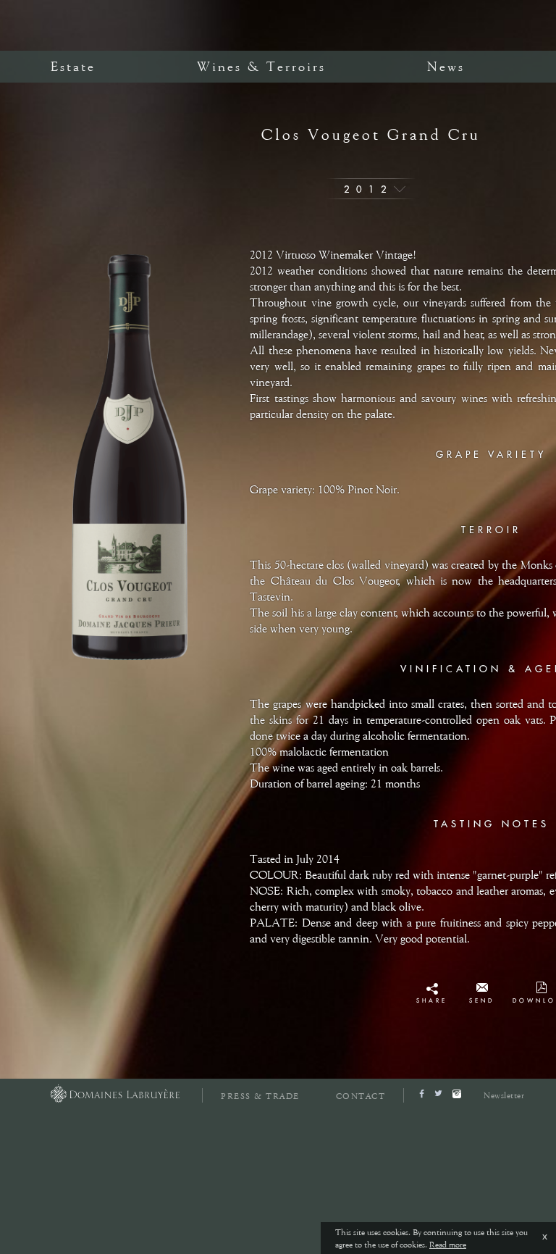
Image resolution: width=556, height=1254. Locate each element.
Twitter (432, 1004)
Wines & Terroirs (261, 67)
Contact (361, 1096)
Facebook (431, 991)
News (446, 67)
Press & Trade (260, 1096)
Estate (73, 67)
